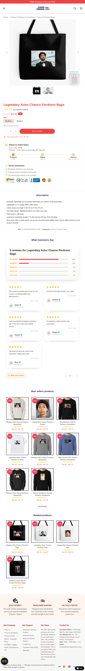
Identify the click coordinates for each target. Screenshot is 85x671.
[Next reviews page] (77, 376)
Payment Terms (28, 635)
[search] (74, 8)
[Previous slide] (7, 52)
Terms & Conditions (11, 633)
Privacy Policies (9, 636)
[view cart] (81, 8)
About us (7, 630)
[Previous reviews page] (66, 376)
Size (5, 117)
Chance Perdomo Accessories (22, 17)
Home (6, 17)
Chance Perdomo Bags (46, 17)
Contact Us (27, 644)
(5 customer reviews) (20, 109)
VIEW (17, 417)
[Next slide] (78, 52)
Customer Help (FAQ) (30, 647)
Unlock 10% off (4, 661)
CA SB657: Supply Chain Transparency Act (11, 647)
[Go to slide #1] (36, 90)
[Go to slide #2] (48, 90)
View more (42, 506)
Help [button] (80, 668)
